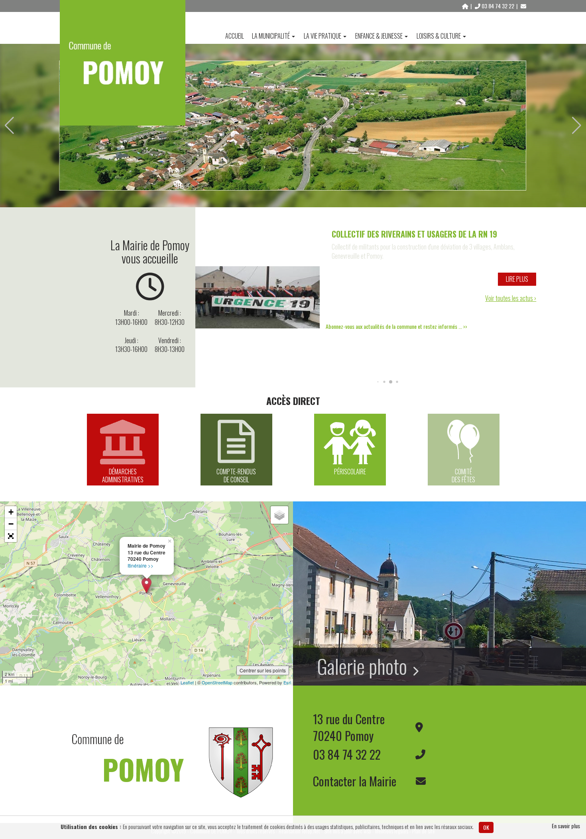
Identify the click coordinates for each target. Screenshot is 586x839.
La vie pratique (322, 36)
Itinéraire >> (140, 565)
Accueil (234, 36)
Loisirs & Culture (439, 36)
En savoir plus (566, 826)
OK (486, 827)
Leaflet (187, 682)
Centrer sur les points (263, 670)
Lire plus (517, 279)
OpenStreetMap (217, 682)
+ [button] (11, 512)
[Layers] (279, 515)
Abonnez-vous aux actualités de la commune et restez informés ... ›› (396, 326)
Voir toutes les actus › (510, 298)
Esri (287, 682)
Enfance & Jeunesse (379, 36)
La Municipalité (271, 36)
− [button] (11, 524)
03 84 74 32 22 (497, 6)
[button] (9, 125)
